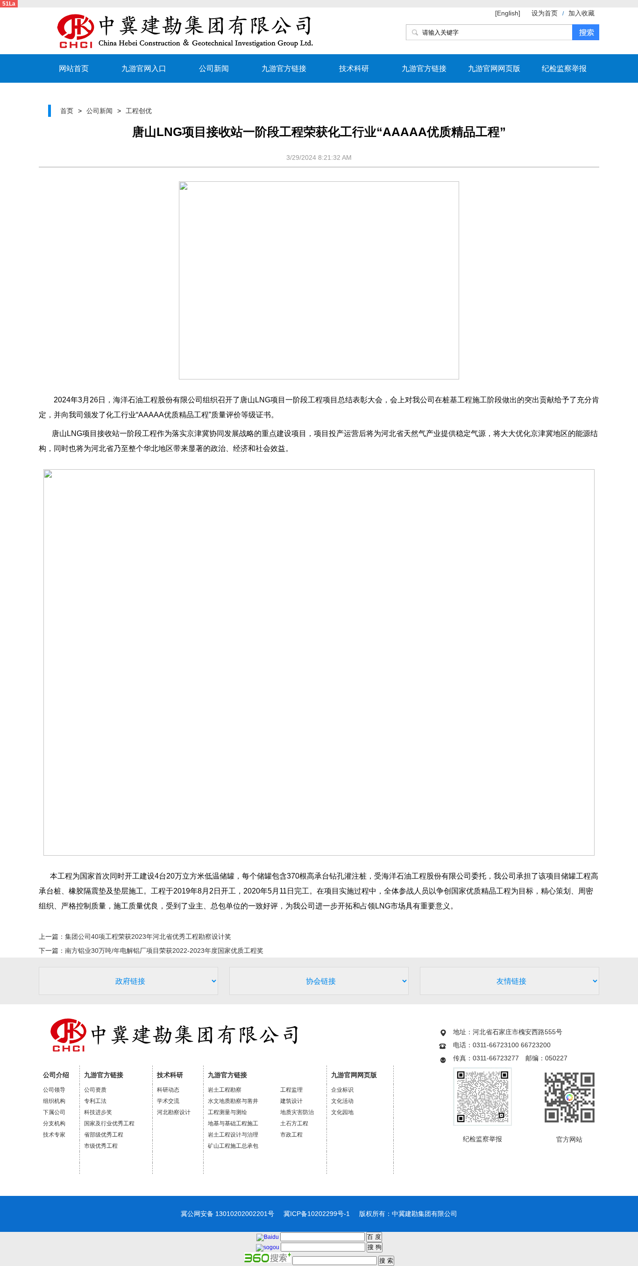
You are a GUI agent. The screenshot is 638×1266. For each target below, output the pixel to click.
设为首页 (545, 13)
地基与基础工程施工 (233, 1123)
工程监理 (291, 1090)
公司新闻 (214, 68)
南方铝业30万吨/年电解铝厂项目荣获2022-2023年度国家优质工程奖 (164, 950)
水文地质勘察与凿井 (233, 1101)
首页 (66, 110)
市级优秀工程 (101, 1146)
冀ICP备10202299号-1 (317, 1213)
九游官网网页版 (494, 68)
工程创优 (139, 110)
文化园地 (342, 1112)
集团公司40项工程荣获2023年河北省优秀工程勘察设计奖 (148, 936)
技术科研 (354, 68)
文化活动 (342, 1101)
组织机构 (54, 1101)
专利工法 (95, 1101)
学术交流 (168, 1101)
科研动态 (168, 1090)
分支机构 (54, 1123)
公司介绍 (56, 1075)
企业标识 (342, 1090)
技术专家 (54, 1134)
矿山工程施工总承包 (233, 1146)
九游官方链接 (284, 68)
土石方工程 (294, 1123)
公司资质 (95, 1090)
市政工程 (291, 1134)
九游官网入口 (143, 68)
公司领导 (54, 1090)
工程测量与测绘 (227, 1112)
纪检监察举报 (564, 68)
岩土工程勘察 (224, 1090)
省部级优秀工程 (103, 1134)
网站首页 (74, 68)
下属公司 (54, 1112)
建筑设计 (291, 1101)
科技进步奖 (98, 1112)
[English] (508, 13)
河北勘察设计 (174, 1112)
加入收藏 (581, 13)
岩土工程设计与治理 (233, 1134)
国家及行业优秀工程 (109, 1123)
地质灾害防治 (297, 1112)
